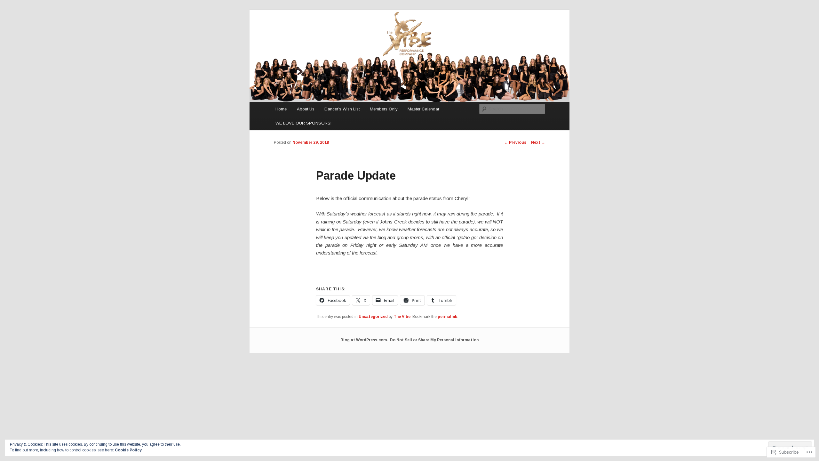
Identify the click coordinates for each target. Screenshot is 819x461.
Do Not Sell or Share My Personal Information (434, 340)
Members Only (384, 109)
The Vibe (402, 316)
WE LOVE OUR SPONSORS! (303, 123)
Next (538, 142)
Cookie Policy (128, 450)
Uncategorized (373, 316)
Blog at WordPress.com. (364, 340)
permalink (447, 316)
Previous (515, 142)
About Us (305, 109)
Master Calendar (423, 109)
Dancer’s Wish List (342, 109)
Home (281, 109)
